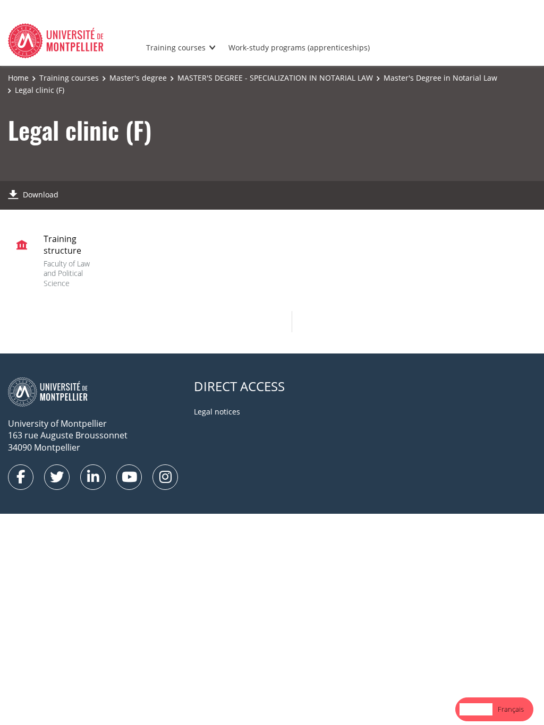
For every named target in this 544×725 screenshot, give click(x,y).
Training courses (176, 47)
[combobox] (476, 709)
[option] (510, 709)
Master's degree (138, 78)
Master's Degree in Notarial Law (440, 78)
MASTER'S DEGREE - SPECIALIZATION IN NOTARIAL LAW (275, 78)
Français (511, 709)
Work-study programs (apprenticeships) (299, 47)
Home (18, 78)
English (476, 709)
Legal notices (217, 412)
